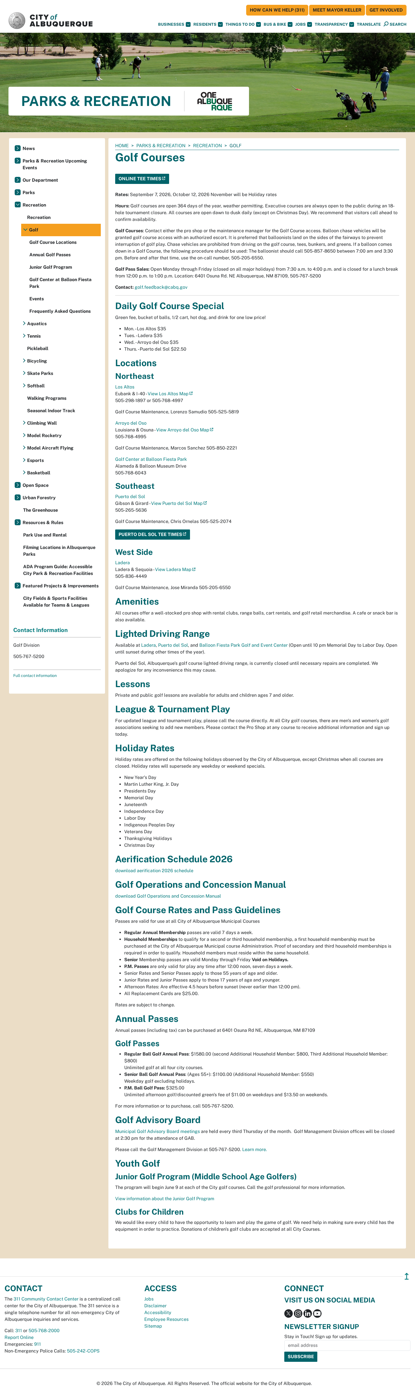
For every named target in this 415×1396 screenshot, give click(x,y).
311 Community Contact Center (46, 1299)
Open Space (36, 485)
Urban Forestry (39, 497)
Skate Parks (40, 373)
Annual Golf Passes (50, 254)
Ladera (122, 562)
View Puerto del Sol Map (177, 503)
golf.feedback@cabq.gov (161, 287)
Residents (205, 24)
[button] (369, 24)
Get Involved (386, 10)
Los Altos (124, 387)
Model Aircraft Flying (50, 448)
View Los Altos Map (168, 393)
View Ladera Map (173, 569)
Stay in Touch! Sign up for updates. (321, 1336)
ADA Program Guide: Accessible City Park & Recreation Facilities (58, 570)
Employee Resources (166, 1319)
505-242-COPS (83, 1351)
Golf (33, 230)
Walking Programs (46, 398)
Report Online (19, 1337)
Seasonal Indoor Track (51, 410)
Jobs (300, 24)
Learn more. (254, 1149)
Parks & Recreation (160, 145)
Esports (35, 460)
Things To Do (240, 24)
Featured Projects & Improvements (61, 586)
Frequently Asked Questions (60, 311)
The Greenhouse (40, 510)
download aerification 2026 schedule (154, 870)
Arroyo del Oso (131, 423)
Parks (29, 192)
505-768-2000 (44, 1330)
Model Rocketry (44, 435)
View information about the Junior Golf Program (164, 1198)
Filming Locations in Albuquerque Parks (59, 551)
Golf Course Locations (53, 242)
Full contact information (35, 675)
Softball (36, 385)
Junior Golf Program (50, 267)
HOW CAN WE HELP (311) (277, 10)
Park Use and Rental (45, 535)
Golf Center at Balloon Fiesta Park (151, 459)
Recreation (207, 145)
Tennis (34, 336)
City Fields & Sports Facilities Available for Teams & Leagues (56, 602)
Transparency (331, 24)
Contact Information (40, 630)
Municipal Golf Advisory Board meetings (157, 1131)
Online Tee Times (140, 178)
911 (37, 1344)
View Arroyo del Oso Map (182, 430)
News (29, 148)
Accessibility (157, 1312)
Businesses (171, 24)
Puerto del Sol (130, 496)
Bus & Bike (275, 24)
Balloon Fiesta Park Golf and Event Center (243, 645)
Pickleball (37, 348)
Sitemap (153, 1326)
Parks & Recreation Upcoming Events (55, 164)
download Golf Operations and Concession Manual (168, 896)
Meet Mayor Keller (337, 10)
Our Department (40, 180)
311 (18, 1330)
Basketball (38, 473)
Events (36, 298)
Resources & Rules (43, 522)
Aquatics (37, 323)
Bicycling (37, 361)
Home (122, 145)
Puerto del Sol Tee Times (150, 534)
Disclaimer (155, 1305)
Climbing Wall (42, 423)
